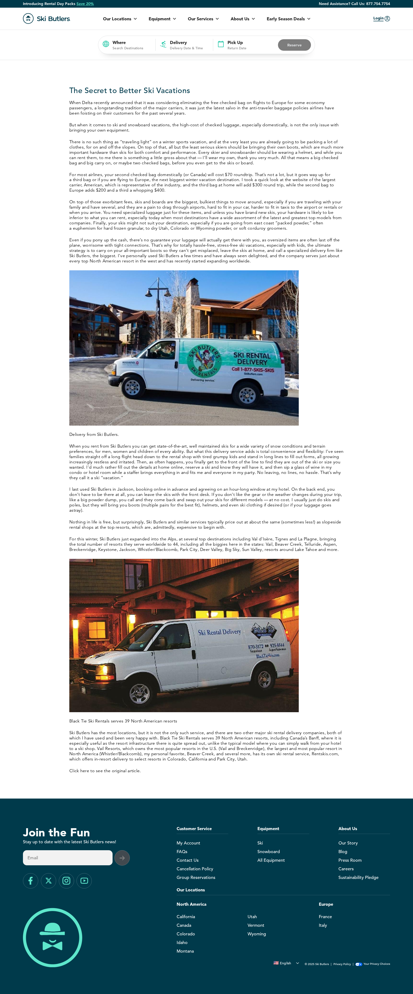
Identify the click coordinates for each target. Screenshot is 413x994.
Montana (185, 951)
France (325, 916)
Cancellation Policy (195, 869)
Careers (346, 869)
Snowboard (268, 851)
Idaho (182, 942)
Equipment (159, 19)
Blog (342, 851)
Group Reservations (196, 877)
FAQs (182, 851)
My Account (188, 843)
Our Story (348, 843)
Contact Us (188, 860)
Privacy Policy (342, 964)
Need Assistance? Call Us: (354, 4)
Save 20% (85, 4)
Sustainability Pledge (358, 877)
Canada (184, 925)
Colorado (186, 934)
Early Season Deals (286, 19)
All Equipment (271, 860)
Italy (323, 925)
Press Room (350, 860)
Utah (252, 916)
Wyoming (257, 934)
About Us (240, 19)
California (186, 916)
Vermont (256, 925)
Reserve (294, 45)
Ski (260, 843)
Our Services (200, 19)
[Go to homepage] (47, 18)
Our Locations (117, 19)
